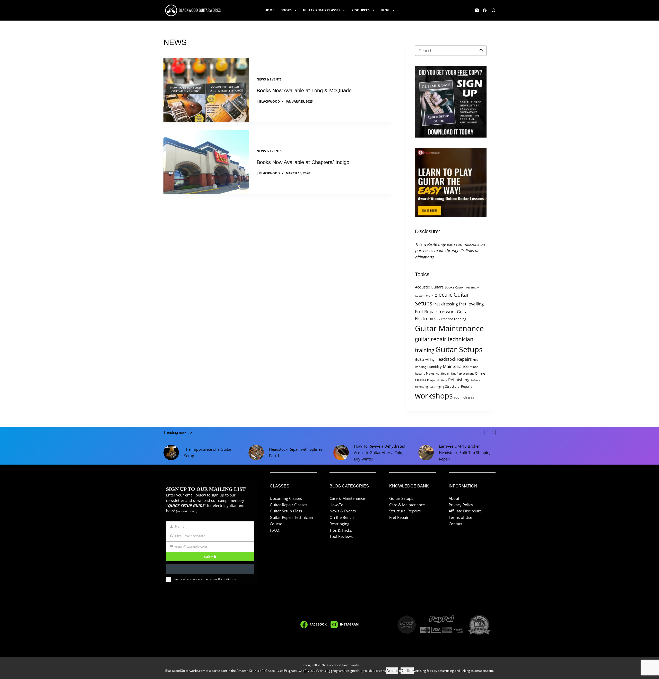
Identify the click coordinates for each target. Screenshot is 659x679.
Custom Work (424, 295)
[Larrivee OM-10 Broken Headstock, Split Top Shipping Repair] (426, 452)
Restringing (436, 386)
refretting (421, 386)
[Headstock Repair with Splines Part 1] (256, 452)
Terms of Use (460, 517)
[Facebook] (485, 10)
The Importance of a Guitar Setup (208, 452)
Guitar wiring (425, 359)
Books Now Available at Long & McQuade (304, 90)
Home (269, 10)
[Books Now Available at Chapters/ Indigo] (206, 162)
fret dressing (445, 304)
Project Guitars (437, 380)
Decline (407, 670)
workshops (434, 396)
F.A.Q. (275, 530)
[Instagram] (477, 10)
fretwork (447, 311)
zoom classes (464, 397)
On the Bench (342, 517)
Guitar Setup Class (286, 510)
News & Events (269, 79)
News (430, 373)
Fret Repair (426, 311)
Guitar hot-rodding (451, 318)
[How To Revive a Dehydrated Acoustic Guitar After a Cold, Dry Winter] (341, 452)
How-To (336, 504)
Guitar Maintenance (449, 328)
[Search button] (481, 51)
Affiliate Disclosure (465, 510)
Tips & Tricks (341, 530)
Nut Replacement (462, 373)
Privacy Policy (461, 504)
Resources (360, 10)
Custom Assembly (467, 287)
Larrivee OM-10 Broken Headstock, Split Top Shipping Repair (465, 452)
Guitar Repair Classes (321, 10)
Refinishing (459, 380)
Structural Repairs (458, 386)
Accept (392, 670)
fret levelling (471, 304)
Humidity (434, 366)
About (454, 498)
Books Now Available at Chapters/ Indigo (303, 162)
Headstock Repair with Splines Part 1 (295, 452)
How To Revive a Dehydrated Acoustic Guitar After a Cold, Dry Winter (379, 452)
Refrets (475, 380)
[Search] (494, 10)
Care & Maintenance (347, 498)
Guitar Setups (459, 349)
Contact (455, 523)
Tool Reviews (341, 536)
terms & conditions (222, 579)
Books (286, 10)
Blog (385, 10)
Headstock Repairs (454, 359)
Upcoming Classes (286, 498)
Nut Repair (443, 373)
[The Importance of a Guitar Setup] (171, 452)
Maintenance (456, 366)
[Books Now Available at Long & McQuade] (206, 90)
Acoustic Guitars (429, 286)
